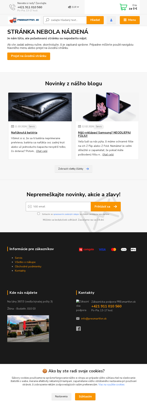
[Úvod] (23, 20)
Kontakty (20, 271)
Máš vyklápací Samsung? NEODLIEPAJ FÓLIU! (104, 134)
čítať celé (41, 151)
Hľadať (95, 20)
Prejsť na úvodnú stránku (28, 56)
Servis (32, 126)
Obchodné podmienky (28, 266)
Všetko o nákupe (25, 262)
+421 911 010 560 (29, 7)
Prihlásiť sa (103, 207)
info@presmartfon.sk (94, 318)
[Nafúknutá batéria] (40, 107)
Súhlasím (85, 396)
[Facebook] (80, 330)
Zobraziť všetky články (70, 169)
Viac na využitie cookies (111, 384)
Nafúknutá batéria (24, 132)
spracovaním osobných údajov (66, 214)
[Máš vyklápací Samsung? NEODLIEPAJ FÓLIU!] (107, 107)
